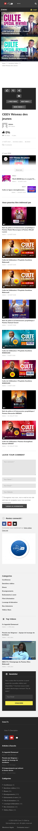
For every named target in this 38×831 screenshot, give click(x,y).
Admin (10, 124)
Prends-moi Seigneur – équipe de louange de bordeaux (10, 760)
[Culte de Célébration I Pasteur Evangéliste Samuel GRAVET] (19, 430)
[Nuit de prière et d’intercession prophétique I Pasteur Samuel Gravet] (19, 309)
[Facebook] (4, 524)
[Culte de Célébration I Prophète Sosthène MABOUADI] (19, 339)
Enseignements (7, 591)
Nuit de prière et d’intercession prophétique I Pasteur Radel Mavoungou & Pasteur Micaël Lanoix (18, 230)
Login (34, 10)
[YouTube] (9, 524)
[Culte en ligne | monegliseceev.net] (19, 191)
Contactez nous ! (23, 827)
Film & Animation (8, 598)
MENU (5, 10)
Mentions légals (8, 827)
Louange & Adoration (10, 602)
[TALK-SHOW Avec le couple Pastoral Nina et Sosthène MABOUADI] (19, 180)
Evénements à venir (9, 595)
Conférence (6, 580)
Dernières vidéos (13, 63)
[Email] (15, 524)
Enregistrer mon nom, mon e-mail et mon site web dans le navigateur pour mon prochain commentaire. (18, 500)
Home (4, 63)
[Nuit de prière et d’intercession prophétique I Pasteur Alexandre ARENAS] (19, 399)
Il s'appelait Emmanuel (10, 624)
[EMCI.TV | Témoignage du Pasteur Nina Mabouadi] (19, 650)
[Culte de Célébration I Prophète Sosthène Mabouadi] (19, 248)
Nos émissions (7, 606)
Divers (4, 587)
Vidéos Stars (6, 610)
